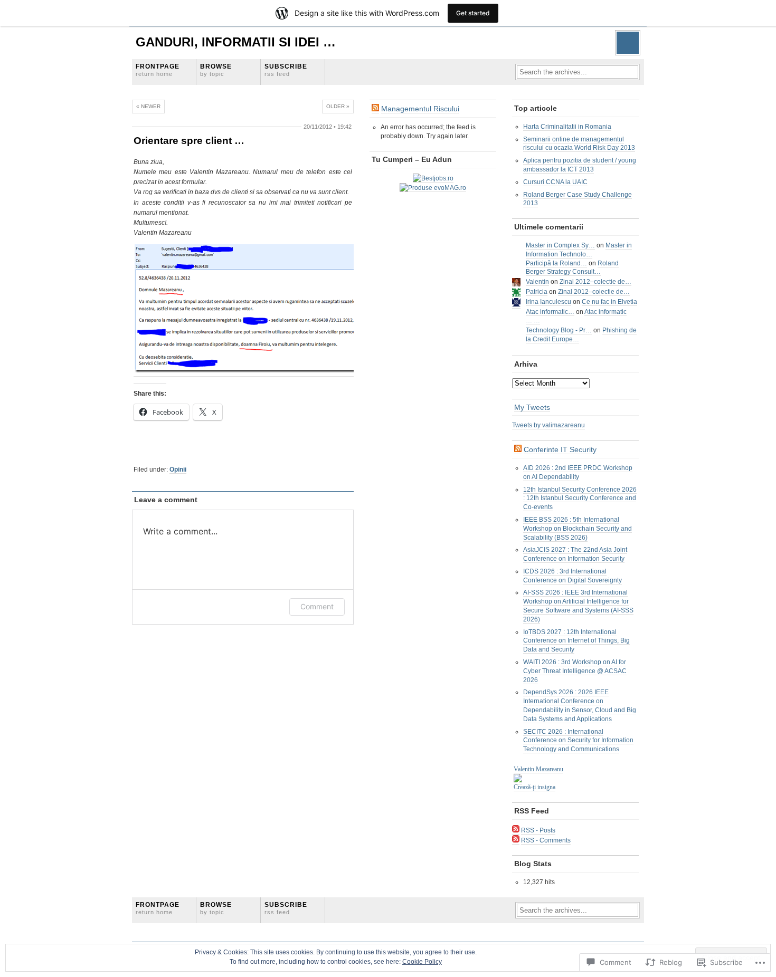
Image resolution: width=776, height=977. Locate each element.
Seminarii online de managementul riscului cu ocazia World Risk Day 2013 (579, 144)
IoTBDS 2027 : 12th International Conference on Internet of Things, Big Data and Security (576, 641)
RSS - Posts (538, 830)
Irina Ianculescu (548, 301)
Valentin (537, 281)
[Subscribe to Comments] (515, 841)
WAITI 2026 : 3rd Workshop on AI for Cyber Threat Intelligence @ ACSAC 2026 (575, 671)
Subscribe (285, 70)
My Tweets (532, 407)
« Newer (148, 106)
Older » (337, 106)
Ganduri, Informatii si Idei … (236, 42)
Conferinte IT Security (560, 449)
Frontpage (157, 70)
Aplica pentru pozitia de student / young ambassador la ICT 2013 (579, 165)
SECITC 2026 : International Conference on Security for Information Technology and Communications (578, 740)
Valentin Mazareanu (538, 769)
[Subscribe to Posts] (515, 831)
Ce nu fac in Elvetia (609, 301)
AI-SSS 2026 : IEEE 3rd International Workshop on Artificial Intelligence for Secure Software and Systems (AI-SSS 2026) (578, 605)
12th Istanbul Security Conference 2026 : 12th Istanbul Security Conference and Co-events (580, 498)
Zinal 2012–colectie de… (595, 281)
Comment (317, 606)
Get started (473, 13)
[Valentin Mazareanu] (518, 780)
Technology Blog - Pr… (559, 330)
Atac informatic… (550, 311)
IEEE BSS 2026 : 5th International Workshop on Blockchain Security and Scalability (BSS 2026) (577, 528)
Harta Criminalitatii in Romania (567, 126)
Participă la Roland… (556, 263)
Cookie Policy (422, 961)
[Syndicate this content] (375, 108)
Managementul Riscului (420, 108)
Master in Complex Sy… (560, 245)
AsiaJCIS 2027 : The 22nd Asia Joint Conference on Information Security (575, 554)
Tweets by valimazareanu (548, 425)
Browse (216, 70)
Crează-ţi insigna (534, 787)
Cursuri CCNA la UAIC (555, 182)
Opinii (177, 469)
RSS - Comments (546, 840)
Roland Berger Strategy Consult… (572, 268)
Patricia (536, 291)
